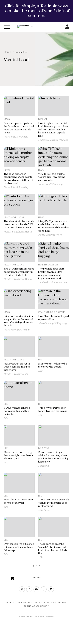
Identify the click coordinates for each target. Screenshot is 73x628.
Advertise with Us (44, 603)
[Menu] (7, 27)
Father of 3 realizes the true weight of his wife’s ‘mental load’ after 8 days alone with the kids (19, 321)
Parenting (16, 329)
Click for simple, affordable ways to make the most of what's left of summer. (36, 11)
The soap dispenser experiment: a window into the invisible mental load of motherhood (18, 178)
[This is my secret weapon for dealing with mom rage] (53, 391)
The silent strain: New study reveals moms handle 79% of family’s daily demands (19, 224)
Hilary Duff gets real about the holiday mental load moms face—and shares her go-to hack (53, 226)
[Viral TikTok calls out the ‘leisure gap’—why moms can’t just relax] (53, 157)
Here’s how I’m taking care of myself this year (18, 501)
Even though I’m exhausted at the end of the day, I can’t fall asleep (19, 547)
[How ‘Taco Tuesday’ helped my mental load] (53, 299)
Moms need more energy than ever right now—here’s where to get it (18, 455)
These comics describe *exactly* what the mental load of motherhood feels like (52, 548)
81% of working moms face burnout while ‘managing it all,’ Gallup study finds (19, 272)
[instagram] (22, 589)
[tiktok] (44, 589)
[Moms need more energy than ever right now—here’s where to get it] (19, 435)
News (7, 119)
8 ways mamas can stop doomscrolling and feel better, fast (17, 411)
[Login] (67, 28)
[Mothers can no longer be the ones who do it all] (53, 347)
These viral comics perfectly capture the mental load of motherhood (53, 503)
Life (40, 359)
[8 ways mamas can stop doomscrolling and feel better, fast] (19, 391)
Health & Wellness (58, 140)
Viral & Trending (19, 136)
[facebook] (29, 589)
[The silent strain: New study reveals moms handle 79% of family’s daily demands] (19, 204)
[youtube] (36, 589)
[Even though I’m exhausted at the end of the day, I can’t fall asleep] (19, 527)
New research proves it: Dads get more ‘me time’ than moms (17, 367)
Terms (27, 606)
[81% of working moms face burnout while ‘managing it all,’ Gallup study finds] (19, 252)
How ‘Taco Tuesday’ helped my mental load (53, 318)
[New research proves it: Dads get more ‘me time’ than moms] (19, 347)
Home (7, 52)
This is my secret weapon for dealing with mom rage (52, 409)
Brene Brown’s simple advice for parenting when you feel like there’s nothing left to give (53, 456)
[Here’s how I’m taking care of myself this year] (19, 483)
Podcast (42, 119)
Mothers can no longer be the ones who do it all (52, 365)
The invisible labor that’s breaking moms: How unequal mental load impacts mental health (51, 273)
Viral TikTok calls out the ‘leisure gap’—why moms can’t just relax (51, 177)
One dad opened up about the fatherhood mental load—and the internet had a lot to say (19, 128)
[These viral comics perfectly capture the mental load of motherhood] (53, 483)
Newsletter (25, 603)
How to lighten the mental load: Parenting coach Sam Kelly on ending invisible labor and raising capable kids (53, 130)
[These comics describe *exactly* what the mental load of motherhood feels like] (53, 527)
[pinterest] (51, 589)
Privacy (61, 603)
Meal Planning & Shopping (51, 312)
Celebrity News (53, 234)
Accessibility (40, 606)
